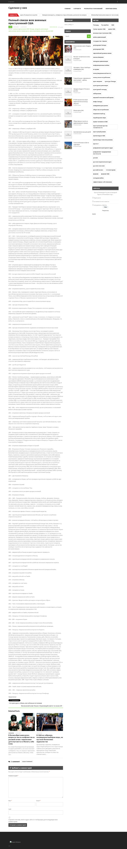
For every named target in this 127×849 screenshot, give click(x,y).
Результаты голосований (93, 8)
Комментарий (13, 776)
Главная (67, 8)
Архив (94, 214)
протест (96, 144)
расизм (43, 31)
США (10, 27)
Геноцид (31, 29)
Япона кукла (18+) (79, 110)
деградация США (98, 49)
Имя (10, 801)
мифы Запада (97, 101)
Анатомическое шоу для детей (82, 132)
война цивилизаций (99, 37)
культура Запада (110, 81)
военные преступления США (21, 29)
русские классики (99, 166)
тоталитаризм (110, 170)
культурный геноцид (100, 89)
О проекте (11, 2)
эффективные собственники (102, 182)
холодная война (98, 178)
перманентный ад (99, 113)
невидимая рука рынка (100, 105)
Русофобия (105, 25)
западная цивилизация (41, 29)
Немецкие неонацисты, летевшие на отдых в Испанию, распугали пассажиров (53, 15)
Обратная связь (111, 8)
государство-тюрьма (100, 41)
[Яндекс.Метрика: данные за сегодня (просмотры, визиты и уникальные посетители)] (15, 842)
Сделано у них (17, 8)
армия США (111, 29)
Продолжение (12, 697)
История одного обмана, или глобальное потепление (25, 703)
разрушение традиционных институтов (102, 153)
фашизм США (49, 31)
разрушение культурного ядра (103, 148)
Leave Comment (27, 761)
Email (38, 801)
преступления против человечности (18, 31)
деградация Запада (99, 45)
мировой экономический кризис (103, 97)
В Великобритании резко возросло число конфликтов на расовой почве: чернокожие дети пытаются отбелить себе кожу (21, 739)
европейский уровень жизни (102, 53)
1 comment (23, 27)
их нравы (96, 69)
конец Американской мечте (102, 73)
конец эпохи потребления (101, 77)
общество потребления (101, 110)
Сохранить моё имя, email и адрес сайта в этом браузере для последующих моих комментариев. (33, 821)
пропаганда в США (99, 136)
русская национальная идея (102, 162)
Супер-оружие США (99, 29)
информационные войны (101, 65)
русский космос (98, 170)
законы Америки (98, 57)
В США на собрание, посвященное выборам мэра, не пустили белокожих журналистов (50, 738)
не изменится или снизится (101, 201)
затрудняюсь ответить (100, 205)
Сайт (9, 809)
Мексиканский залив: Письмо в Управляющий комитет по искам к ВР (41, 706)
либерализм (97, 93)
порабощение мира (99, 118)
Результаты (105, 210)
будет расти (97, 198)
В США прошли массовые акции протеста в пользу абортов (81, 101)
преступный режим (34, 31)
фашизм (95, 174)
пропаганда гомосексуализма (103, 140)
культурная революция (100, 85)
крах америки (97, 81)
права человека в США (100, 122)
